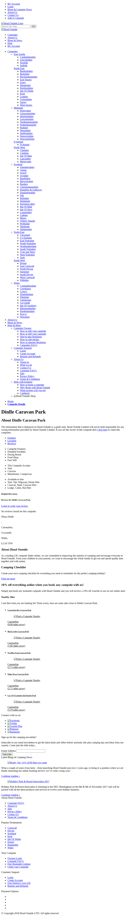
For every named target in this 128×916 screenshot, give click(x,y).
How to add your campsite (33, 331)
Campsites (12, 34)
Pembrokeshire (27, 311)
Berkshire (25, 74)
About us (24, 362)
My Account (13, 4)
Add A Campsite (15, 18)
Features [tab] (11, 438)
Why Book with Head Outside (35, 387)
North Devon (26, 269)
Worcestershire (27, 139)
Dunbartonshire (27, 192)
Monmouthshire (28, 308)
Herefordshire (27, 116)
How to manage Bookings (33, 342)
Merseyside (25, 161)
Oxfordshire (26, 99)
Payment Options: (10, 891)
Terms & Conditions (30, 379)
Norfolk (24, 62)
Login (10, 6)
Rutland (24, 127)
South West (19, 260)
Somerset (24, 271)
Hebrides (24, 198)
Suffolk (23, 65)
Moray (23, 218)
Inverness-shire (27, 204)
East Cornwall (27, 266)
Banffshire (25, 178)
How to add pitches (29, 339)
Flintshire (24, 297)
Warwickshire (27, 136)
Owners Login (14, 858)
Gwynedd (25, 302)
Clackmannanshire (29, 187)
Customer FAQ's (15, 803)
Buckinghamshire (28, 76)
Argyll (23, 173)
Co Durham (26, 237)
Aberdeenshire (27, 167)
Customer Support (23, 348)
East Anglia (19, 54)
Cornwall (12, 828)
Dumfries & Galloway (31, 189)
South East (19, 68)
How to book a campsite (32, 384)
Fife (22, 195)
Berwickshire (26, 181)
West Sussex (26, 105)
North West (19, 147)
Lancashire (25, 158)
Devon (10, 830)
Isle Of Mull (26, 206)
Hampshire (25, 85)
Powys (23, 314)
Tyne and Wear (27, 252)
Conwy (23, 291)
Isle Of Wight (26, 91)
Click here (102, 429)
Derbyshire (25, 110)
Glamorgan (25, 300)
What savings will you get (33, 390)
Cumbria (24, 153)
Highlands (25, 201)
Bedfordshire (26, 71)
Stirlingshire (26, 229)
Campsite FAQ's (15, 861)
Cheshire (24, 150)
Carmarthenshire (28, 286)
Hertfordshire (26, 88)
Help (9, 43)
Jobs (22, 373)
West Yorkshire (27, 254)
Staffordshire (26, 133)
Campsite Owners (22, 328)
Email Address (8, 750)
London (24, 96)
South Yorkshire (28, 249)
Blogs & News (14, 40)
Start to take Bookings (31, 336)
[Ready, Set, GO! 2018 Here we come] (64, 762)
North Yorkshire (28, 243)
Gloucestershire (27, 113)
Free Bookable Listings (18, 864)
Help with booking (23, 382)
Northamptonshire (29, 122)
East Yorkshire (27, 240)
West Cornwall (27, 277)
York (22, 257)
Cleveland (25, 235)
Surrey (23, 102)
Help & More (14, 325)
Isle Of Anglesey (28, 305)
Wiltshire (24, 280)
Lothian (24, 215)
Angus (23, 170)
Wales (17, 283)
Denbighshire (26, 294)
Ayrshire (24, 175)
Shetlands (25, 226)
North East (19, 232)
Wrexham (25, 317)
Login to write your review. (14, 506)
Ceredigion (25, 288)
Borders (24, 184)
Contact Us (13, 15)
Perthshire (25, 223)
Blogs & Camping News (19, 9)
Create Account (27, 353)
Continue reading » (10, 776)
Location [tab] (11, 440)
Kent (22, 93)
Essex (23, 82)
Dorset (23, 263)
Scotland (18, 164)
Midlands (18, 108)
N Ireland (18, 141)
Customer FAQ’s (28, 370)
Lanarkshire (26, 212)
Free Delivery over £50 (18, 883)
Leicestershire (27, 119)
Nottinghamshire (28, 125)
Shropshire (25, 130)
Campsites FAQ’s (28, 345)
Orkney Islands (27, 221)
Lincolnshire (26, 60)
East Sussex (26, 79)
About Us (12, 12)
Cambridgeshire (28, 57)
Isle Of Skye (26, 209)
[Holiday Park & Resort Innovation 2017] (64, 781)
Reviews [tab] (11, 443)
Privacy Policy (27, 376)
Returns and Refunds (30, 356)
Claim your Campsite (17, 866)
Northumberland (28, 246)
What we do (26, 365)
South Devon (26, 274)
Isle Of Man (26, 156)
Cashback (25, 393)
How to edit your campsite (33, 334)
